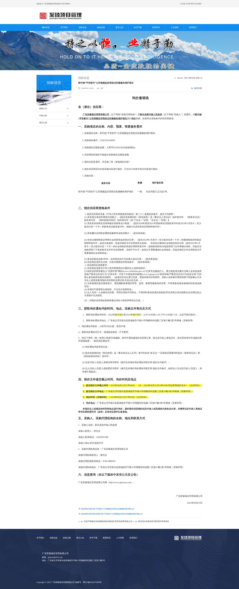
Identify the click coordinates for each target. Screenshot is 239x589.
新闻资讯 (156, 27)
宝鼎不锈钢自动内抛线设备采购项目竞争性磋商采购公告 (108, 521)
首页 (186, 78)
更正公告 (119, 27)
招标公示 (54, 108)
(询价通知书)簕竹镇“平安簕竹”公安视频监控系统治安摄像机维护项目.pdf (107, 509)
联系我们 (193, 27)
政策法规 (101, 27)
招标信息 (82, 27)
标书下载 (138, 27)
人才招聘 (174, 27)
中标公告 (54, 115)
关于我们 (64, 27)
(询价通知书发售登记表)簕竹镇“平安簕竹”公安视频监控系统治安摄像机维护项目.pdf (111, 514)
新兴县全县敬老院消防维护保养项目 (153, 521)
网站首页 (46, 27)
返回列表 (198, 88)
